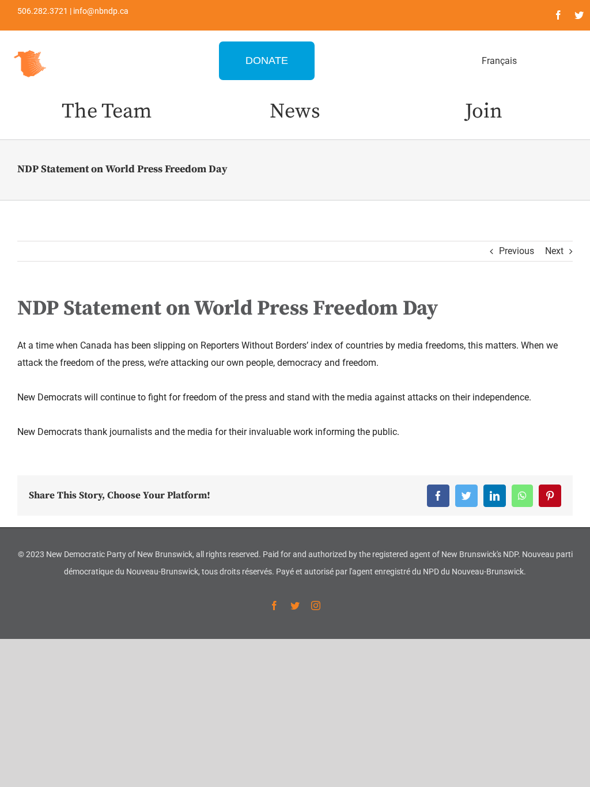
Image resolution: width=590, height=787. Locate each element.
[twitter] (579, 15)
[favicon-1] (30, 48)
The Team (107, 111)
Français (499, 60)
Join (483, 111)
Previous (516, 250)
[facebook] (558, 15)
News (295, 111)
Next (554, 250)
